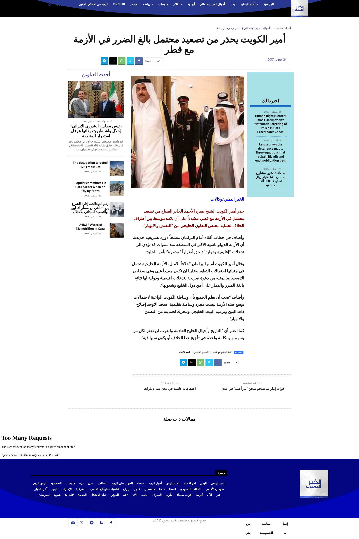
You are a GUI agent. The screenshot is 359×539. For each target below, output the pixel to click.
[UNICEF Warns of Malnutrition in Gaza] (117, 230)
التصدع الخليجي (201, 352)
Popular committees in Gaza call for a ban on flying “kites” (90, 187)
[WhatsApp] (121, 61)
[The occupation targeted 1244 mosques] (117, 168)
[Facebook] (139, 61)
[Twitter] (130, 61)
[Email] (113, 61)
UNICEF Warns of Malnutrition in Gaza (90, 227)
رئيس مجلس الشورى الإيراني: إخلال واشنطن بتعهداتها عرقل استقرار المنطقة (96, 131)
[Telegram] (104, 61)
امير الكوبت (184, 352)
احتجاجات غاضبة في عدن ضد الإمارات (170, 389)
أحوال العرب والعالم (257, 28)
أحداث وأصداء (282, 28)
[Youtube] (72, 522)
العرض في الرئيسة (228, 28)
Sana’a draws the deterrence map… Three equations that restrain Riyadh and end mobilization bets (270, 152)
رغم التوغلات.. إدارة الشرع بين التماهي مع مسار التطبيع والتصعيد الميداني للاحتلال (90, 208)
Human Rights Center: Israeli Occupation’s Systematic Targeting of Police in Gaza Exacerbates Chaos (270, 124)
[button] (53, 4)
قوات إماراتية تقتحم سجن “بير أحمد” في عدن (253, 389)
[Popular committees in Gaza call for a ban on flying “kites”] (117, 188)
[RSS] (101, 522)
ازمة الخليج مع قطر (222, 352)
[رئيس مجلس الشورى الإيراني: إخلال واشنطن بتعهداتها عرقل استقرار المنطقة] (96, 99)
